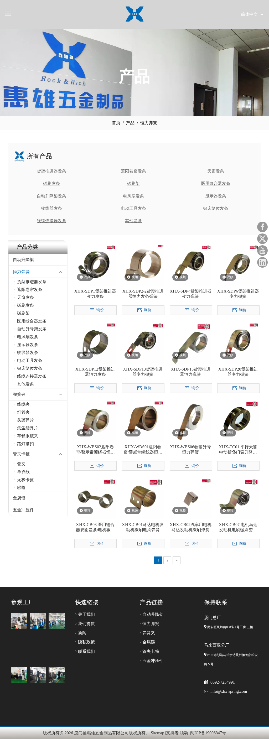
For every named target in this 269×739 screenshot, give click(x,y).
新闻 (82, 633)
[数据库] (38, 621)
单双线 (23, 472)
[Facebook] (262, 227)
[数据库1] (19, 621)
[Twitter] (262, 238)
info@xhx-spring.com (228, 691)
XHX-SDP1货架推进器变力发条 (95, 294)
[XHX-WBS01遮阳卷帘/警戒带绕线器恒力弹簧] (143, 420)
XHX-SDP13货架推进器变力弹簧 (143, 372)
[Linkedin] (262, 262)
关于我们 (86, 614)
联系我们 (86, 651)
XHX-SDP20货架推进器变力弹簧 (238, 372)
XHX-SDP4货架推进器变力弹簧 (190, 294)
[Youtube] (262, 250)
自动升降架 (23, 259)
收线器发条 (51, 208)
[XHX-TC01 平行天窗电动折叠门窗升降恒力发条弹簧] (238, 420)
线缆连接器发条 (51, 220)
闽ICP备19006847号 (208, 733)
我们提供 (86, 623)
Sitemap (157, 733)
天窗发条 (215, 171)
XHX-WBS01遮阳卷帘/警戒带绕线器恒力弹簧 (142, 450)
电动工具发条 (133, 208)
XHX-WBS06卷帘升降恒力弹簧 (190, 449)
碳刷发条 (51, 183)
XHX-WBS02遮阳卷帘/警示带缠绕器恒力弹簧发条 (95, 450)
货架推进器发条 (51, 171)
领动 (184, 733)
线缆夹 (23, 404)
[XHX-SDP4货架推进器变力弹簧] (190, 265)
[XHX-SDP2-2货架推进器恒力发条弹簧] (143, 265)
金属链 (19, 498)
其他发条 (133, 220)
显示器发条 (215, 196)
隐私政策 (86, 642)
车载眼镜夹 (27, 436)
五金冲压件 (23, 510)
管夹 (21, 464)
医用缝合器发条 (215, 183)
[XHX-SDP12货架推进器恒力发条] (95, 342)
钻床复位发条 (215, 208)
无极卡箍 (25, 479)
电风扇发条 (133, 196)
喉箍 (21, 487)
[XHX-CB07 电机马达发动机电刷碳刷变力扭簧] (238, 498)
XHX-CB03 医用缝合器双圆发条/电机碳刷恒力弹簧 (95, 527)
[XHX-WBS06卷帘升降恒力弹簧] (190, 420)
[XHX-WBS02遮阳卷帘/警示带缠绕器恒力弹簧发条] (95, 420)
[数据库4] (38, 675)
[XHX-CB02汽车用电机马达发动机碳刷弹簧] (190, 498)
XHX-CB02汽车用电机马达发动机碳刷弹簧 (190, 527)
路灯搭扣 (25, 443)
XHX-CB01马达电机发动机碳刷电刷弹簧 (143, 527)
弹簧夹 (19, 394)
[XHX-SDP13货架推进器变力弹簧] (143, 342)
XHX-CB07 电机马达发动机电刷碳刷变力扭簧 (238, 527)
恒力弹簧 (21, 271)
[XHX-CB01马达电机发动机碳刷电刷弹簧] (143, 498)
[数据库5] (19, 675)
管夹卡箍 (21, 454)
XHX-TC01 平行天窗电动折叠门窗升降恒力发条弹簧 (238, 450)
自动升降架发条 (51, 196)
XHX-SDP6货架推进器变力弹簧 (238, 294)
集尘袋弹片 (27, 428)
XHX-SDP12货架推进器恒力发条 (95, 372)
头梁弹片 (25, 420)
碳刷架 (133, 183)
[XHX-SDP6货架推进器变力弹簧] (238, 265)
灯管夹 (23, 412)
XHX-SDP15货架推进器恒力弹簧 (190, 372)
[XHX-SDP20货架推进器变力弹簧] (238, 342)
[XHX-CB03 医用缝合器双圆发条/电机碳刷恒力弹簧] (95, 498)
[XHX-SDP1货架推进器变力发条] (95, 265)
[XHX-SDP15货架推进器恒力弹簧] (190, 342)
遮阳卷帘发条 (133, 171)
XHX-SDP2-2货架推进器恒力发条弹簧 (142, 294)
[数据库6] (57, 675)
